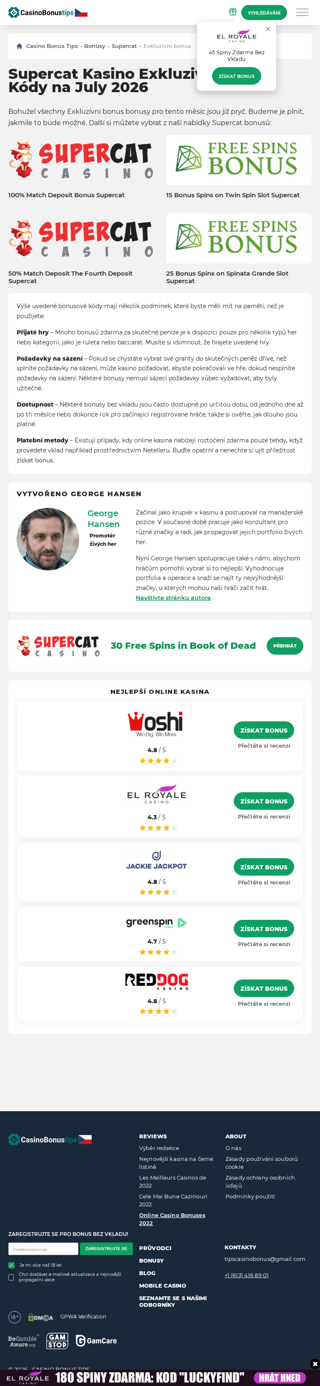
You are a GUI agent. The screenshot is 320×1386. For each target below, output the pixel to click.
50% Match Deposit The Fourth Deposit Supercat (70, 277)
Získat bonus (237, 76)
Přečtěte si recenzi (264, 745)
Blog (147, 1273)
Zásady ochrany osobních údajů (260, 1181)
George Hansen (104, 518)
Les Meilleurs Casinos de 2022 (172, 1181)
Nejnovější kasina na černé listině (176, 1162)
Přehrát (285, 646)
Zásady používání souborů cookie (261, 1162)
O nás (233, 1148)
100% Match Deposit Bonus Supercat (66, 195)
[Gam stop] (57, 1341)
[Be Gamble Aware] (23, 1340)
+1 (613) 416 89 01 (247, 1275)
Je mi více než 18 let (41, 1265)
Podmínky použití (250, 1196)
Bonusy (94, 46)
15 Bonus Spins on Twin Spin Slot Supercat (233, 195)
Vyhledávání (264, 12)
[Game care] (96, 1340)
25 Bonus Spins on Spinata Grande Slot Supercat (227, 277)
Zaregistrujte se (106, 1248)
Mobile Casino (162, 1285)
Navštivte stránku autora (173, 598)
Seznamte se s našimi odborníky (173, 1301)
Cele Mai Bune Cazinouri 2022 (173, 1200)
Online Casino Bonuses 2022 (172, 1219)
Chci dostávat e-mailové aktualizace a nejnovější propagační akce (70, 1277)
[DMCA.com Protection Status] (40, 1317)
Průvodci (155, 1248)
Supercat (124, 46)
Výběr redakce (159, 1148)
